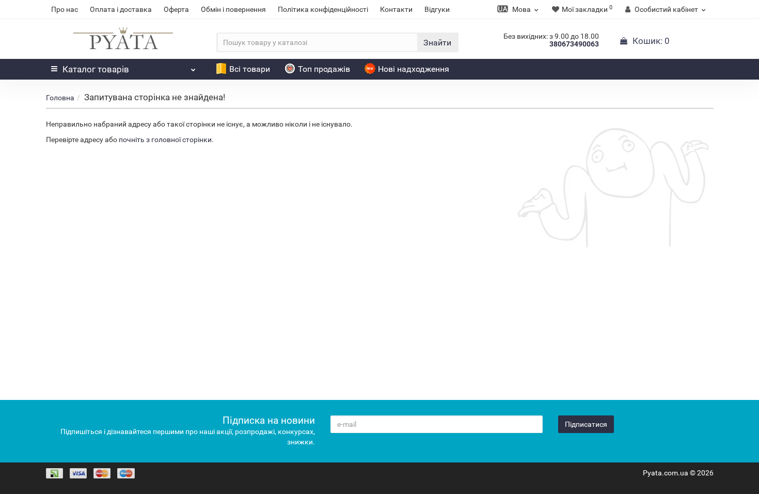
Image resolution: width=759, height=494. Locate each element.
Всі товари (249, 69)
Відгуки (437, 9)
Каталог (95, 69)
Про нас (64, 9)
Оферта (176, 9)
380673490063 (574, 44)
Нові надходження (413, 69)
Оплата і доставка (121, 9)
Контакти (396, 9)
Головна (60, 98)
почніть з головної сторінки (165, 139)
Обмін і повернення (233, 9)
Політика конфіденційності (323, 9)
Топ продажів (324, 69)
